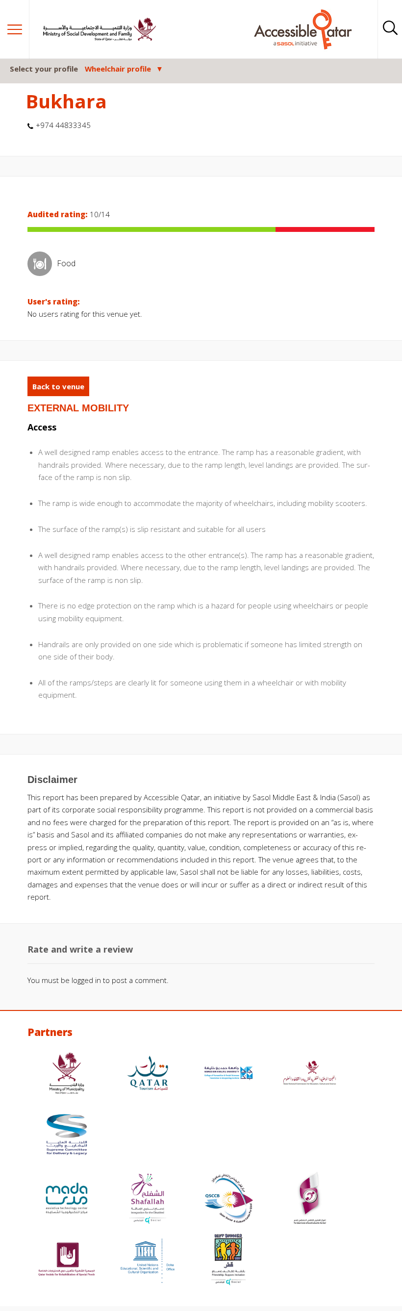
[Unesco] (147, 1260)
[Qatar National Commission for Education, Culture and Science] (309, 1074)
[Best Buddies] (228, 1260)
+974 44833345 (63, 125)
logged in (86, 980)
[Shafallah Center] (147, 1199)
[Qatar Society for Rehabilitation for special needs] (66, 1260)
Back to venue (58, 386)
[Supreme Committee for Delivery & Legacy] (66, 1135)
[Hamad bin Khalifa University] (228, 1074)
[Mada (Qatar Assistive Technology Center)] (66, 1199)
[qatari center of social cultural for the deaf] (309, 1199)
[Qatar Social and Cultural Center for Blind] (228, 1199)
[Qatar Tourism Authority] (147, 1074)
